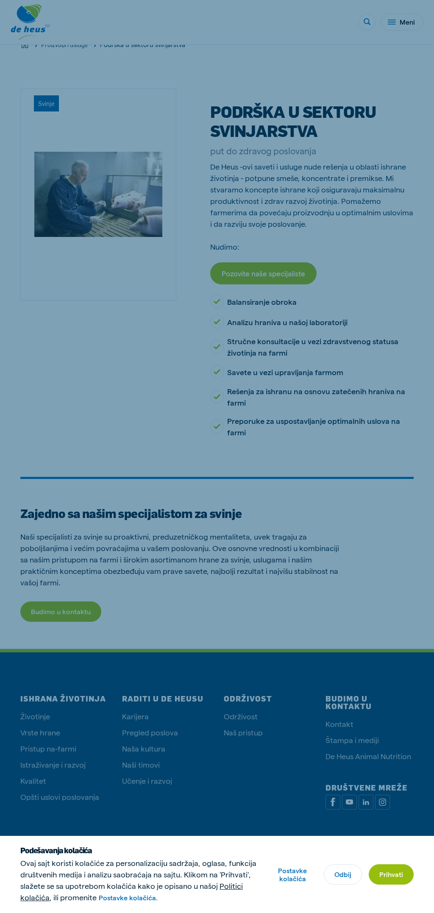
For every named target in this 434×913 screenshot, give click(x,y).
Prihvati (391, 874)
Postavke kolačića (292, 874)
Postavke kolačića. (128, 898)
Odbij (342, 874)
